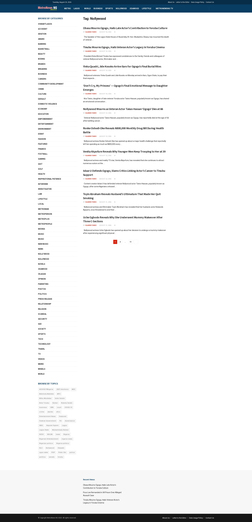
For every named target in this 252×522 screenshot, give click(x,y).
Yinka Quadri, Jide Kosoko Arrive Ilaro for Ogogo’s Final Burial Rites (122, 66)
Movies (41, 229)
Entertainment (46, 124)
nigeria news (67, 439)
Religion (42, 309)
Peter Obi (62, 452)
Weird (41, 364)
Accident (42, 29)
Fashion (42, 139)
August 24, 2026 (105, 32)
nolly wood (43, 254)
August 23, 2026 (105, 113)
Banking (42, 44)
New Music (43, 244)
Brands (41, 64)
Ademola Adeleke (46, 394)
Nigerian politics (46, 443)
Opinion (42, 279)
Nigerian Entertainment (48, 439)
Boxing (41, 59)
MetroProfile (45, 224)
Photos (42, 289)
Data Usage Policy (197, 2)
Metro (67, 8)
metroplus (43, 219)
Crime (41, 89)
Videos (41, 359)
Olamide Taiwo (90, 32)
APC (59, 394)
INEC (41, 425)
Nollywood (121, 8)
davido (50, 412)
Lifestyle (146, 8)
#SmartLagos (45, 24)
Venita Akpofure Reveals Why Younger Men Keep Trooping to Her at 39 (124, 151)
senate (51, 457)
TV (39, 354)
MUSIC (41, 234)
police (72, 452)
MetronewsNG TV (164, 8)
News (40, 249)
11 (131, 242)
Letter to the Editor (182, 2)
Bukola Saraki (66, 403)
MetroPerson (45, 214)
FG (60, 421)
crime (41, 412)
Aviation (42, 34)
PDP (53, 452)
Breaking (42, 69)
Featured (42, 144)
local (41, 204)
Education (43, 114)
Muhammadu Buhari (60, 430)
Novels (41, 264)
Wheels (41, 369)
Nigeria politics (62, 443)
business (43, 407)
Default (42, 99)
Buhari (55, 403)
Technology (44, 344)
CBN (52, 407)
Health (41, 174)
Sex (39, 324)
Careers (42, 79)
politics (42, 457)
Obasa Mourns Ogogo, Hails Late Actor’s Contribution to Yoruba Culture (125, 28)
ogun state (43, 452)
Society (42, 329)
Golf (40, 169)
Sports (109, 8)
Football (43, 154)
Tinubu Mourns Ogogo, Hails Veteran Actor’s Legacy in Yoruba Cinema (124, 47)
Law (40, 194)
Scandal (42, 314)
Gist (40, 164)
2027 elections (63, 389)
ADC (73, 389)
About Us (171, 2)
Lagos (77, 8)
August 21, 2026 (105, 202)
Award (41, 39)
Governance (70, 421)
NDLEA (49, 434)
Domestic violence (47, 104)
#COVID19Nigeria (46, 389)
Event (41, 134)
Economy (42, 109)
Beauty (41, 54)
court (59, 407)
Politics (42, 294)
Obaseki (61, 448)
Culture (42, 94)
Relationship (44, 304)
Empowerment (45, 119)
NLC (41, 448)
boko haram (60, 398)
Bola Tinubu (44, 403)
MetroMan (43, 209)
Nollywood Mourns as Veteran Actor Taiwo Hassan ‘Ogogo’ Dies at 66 (123, 109)
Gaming (41, 159)
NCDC (41, 434)
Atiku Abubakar (45, 398)
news (58, 434)
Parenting (43, 284)
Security (42, 319)
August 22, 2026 (105, 179)
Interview (43, 184)
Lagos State (44, 430)
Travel (41, 349)
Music (41, 239)
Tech (40, 339)
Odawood (134, 8)
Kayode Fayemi (52, 425)
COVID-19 (68, 407)
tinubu (60, 457)
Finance (42, 149)
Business (98, 8)
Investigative (45, 189)
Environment (44, 129)
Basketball (44, 49)
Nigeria (66, 434)
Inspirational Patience (49, 179)
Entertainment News (47, 416)
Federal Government (47, 421)
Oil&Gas (42, 274)
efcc (58, 412)
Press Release (45, 299)
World (87, 8)
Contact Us (210, 2)
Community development (51, 84)
